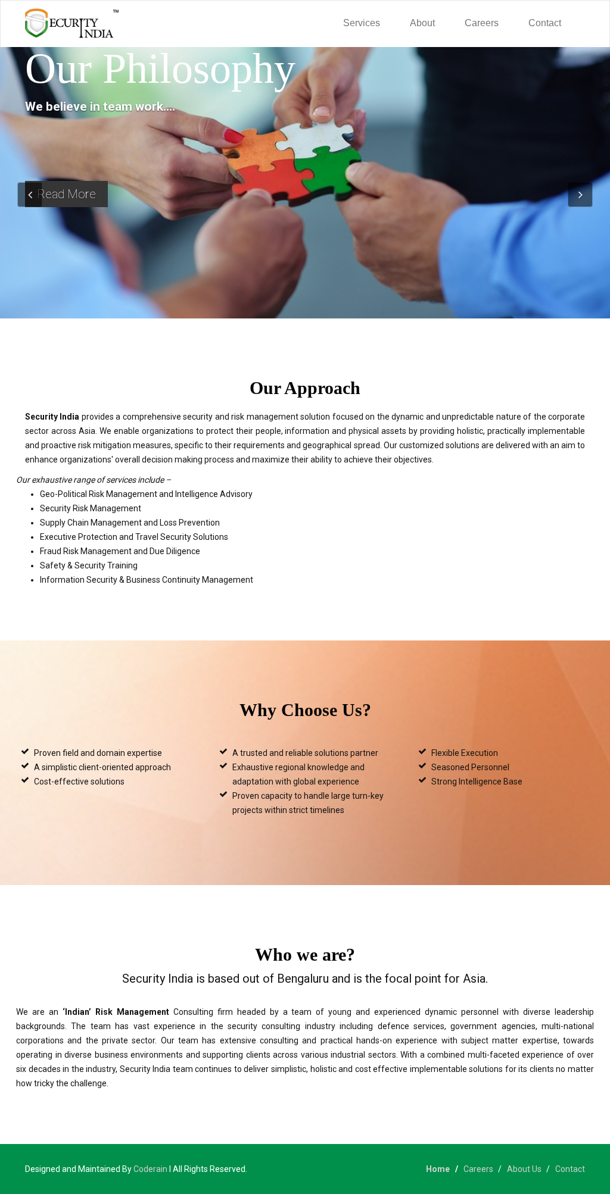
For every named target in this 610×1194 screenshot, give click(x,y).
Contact (544, 23)
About (422, 23)
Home (438, 1169)
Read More (66, 194)
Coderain (150, 1169)
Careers (482, 23)
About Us (524, 1169)
